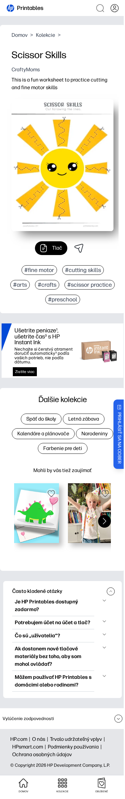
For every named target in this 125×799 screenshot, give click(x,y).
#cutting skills (83, 270)
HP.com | (21, 739)
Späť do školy (41, 419)
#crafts (47, 284)
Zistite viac (25, 371)
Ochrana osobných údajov (42, 754)
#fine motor (39, 270)
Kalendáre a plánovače (43, 434)
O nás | (41, 739)
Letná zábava (83, 419)
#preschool (62, 299)
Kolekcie (45, 35)
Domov (20, 35)
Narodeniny (94, 434)
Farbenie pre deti (62, 448)
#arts (20, 284)
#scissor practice (89, 284)
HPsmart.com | (30, 747)
